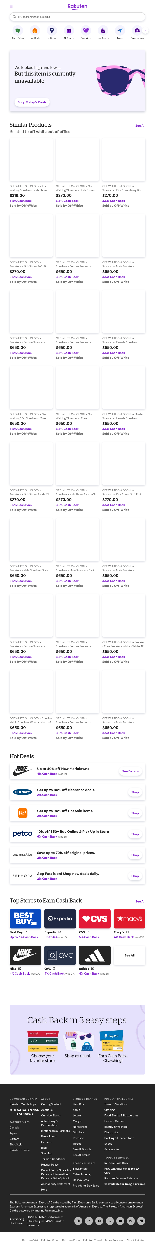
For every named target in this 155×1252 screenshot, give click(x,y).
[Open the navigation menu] (11, 6)
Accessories (111, 1149)
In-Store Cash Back (116, 1163)
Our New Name (51, 1115)
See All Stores (81, 1155)
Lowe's (77, 1115)
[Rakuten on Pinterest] (131, 1221)
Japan (13, 1133)
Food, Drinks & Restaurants (121, 1115)
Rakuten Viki (30, 1240)
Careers (46, 1142)
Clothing (109, 1109)
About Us (46, 1109)
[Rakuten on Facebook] (99, 1221)
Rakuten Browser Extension (121, 1178)
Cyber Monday (82, 1174)
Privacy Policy (50, 1164)
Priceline (78, 1138)
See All (140, 125)
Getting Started (51, 1104)
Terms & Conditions (53, 1159)
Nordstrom (80, 1126)
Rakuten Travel (92, 1240)
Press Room (48, 1136)
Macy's (77, 1121)
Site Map (46, 1153)
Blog (44, 1147)
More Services (114, 1240)
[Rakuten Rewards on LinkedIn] (141, 1221)
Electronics (111, 1132)
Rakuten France (20, 1150)
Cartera (14, 1138)
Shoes (108, 1143)
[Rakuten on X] (110, 1221)
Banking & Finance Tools (119, 1138)
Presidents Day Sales (86, 1185)
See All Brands (82, 1149)
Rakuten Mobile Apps (23, 1104)
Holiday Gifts (81, 1179)
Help (44, 1189)
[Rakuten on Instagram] (78, 1221)
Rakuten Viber (50, 1240)
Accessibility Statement (55, 1184)
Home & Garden (114, 1121)
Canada (14, 1127)
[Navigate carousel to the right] (145, 30)
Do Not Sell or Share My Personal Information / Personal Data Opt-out (56, 1174)
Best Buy (78, 1104)
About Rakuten (136, 1240)
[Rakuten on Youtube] (120, 1221)
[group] (31, 172)
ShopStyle (16, 1144)
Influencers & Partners (55, 1130)
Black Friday (80, 1168)
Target (77, 1143)
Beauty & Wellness (115, 1126)
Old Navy (78, 1132)
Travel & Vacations (115, 1104)
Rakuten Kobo (71, 1240)
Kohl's (76, 1109)
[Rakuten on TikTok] (89, 1221)
